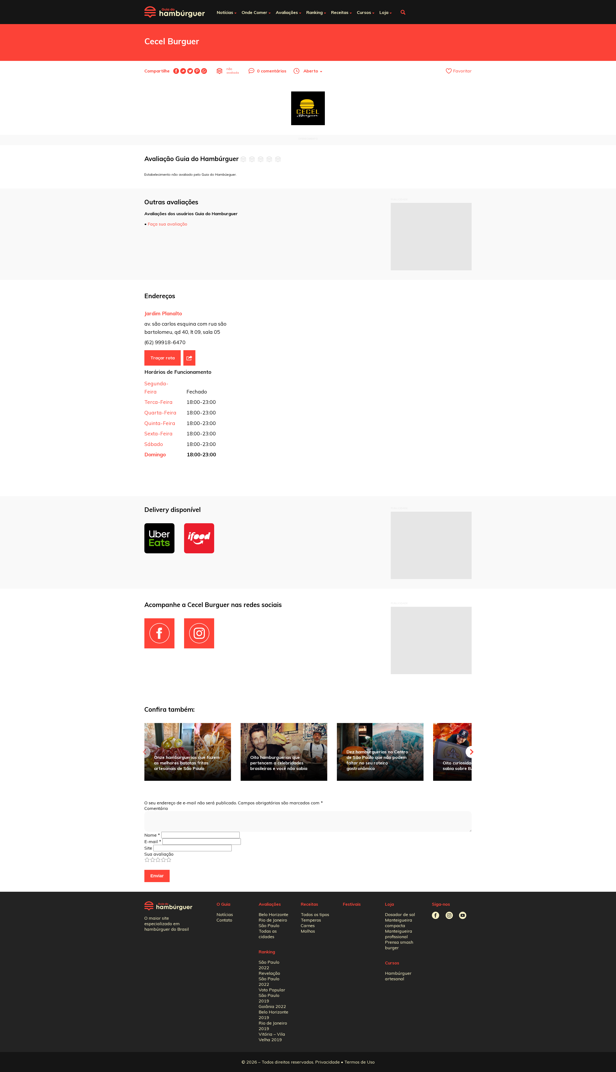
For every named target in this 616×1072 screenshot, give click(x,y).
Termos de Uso (359, 1062)
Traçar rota (162, 358)
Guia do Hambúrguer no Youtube (462, 915)
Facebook (176, 71)
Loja (389, 904)
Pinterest (197, 71)
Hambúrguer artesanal (398, 976)
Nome (152, 835)
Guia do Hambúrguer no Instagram (449, 915)
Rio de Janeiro (273, 920)
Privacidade (327, 1062)
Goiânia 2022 (272, 1006)
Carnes (308, 925)
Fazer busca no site (403, 12)
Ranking (267, 952)
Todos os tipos (315, 914)
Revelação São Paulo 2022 (269, 978)
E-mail (183, 71)
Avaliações (270, 904)
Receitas (309, 904)
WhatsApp (204, 71)
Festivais (352, 904)
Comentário (156, 808)
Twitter (190, 71)
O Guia (223, 904)
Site (148, 848)
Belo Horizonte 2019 (273, 1014)
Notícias (225, 914)
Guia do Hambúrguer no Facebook (435, 915)
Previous (144, 752)
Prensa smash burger (399, 944)
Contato (224, 920)
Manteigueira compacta (398, 922)
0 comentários (271, 71)
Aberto (310, 71)
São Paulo (269, 925)
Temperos (311, 920)
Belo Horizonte (273, 914)
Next (472, 752)
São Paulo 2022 (269, 964)
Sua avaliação (158, 854)
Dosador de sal (400, 914)
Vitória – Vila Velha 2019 (272, 1036)
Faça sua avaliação (167, 224)
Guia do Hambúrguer (174, 12)
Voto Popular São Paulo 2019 (272, 995)
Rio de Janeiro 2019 (273, 1025)
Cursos (392, 963)
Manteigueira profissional (398, 933)
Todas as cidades (268, 933)
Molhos (308, 931)
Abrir (189, 358)
